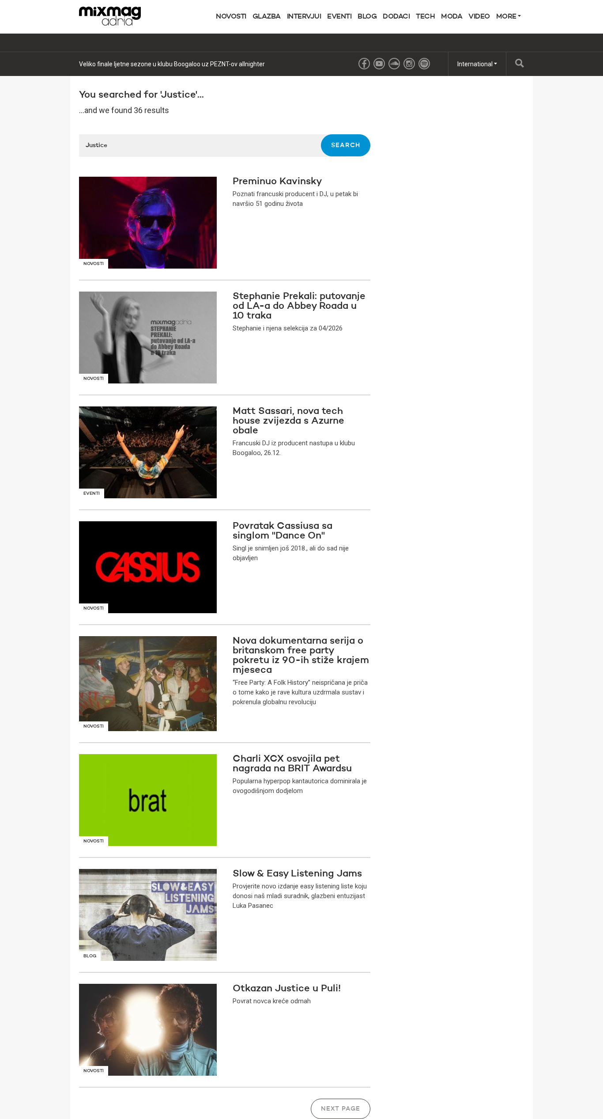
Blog (367, 16)
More (507, 16)
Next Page (340, 1109)
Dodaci (396, 16)
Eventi (339, 16)
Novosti (231, 16)
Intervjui (304, 16)
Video (479, 16)
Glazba (267, 16)
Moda (451, 16)
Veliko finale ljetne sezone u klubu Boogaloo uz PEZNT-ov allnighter (172, 64)
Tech (425, 16)
